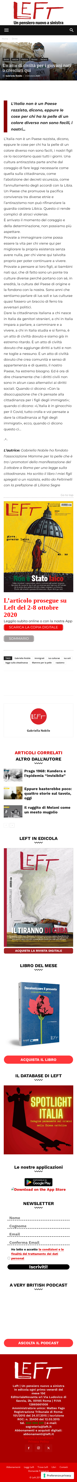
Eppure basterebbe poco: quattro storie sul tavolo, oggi (48, 793)
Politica (24, 59)
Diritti (15, 38)
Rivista (34, 59)
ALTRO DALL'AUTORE (38, 758)
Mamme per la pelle (42, 662)
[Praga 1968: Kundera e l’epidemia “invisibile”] (13, 775)
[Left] (38, 12)
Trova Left (43, 1467)
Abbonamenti (13, 1467)
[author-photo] (38, 725)
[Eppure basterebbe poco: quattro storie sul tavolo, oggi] (13, 793)
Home (5, 38)
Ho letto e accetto (37, 1254)
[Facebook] (9, 89)
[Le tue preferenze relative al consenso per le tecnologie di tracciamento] (57, 1475)
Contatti (64, 1467)
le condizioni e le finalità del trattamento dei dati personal (37, 1254)
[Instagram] (38, 1448)
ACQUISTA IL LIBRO (38, 1059)
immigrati (39, 658)
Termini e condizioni (38, 1438)
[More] (46, 89)
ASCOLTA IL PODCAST (38, 1343)
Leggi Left (29, 1467)
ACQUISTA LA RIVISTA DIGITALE (38, 950)
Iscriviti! (38, 1267)
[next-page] (12, 825)
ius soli (67, 658)
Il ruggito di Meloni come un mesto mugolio (47, 809)
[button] (6, 30)
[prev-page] (6, 825)
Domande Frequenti (38, 1471)
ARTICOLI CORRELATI (38, 752)
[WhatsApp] (34, 89)
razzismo (60, 662)
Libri (54, 1467)
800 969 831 (35, 1423)
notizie (15, 59)
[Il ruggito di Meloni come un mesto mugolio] (13, 811)
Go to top (67, 495)
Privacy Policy (38, 1441)
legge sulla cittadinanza (16, 662)
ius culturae (54, 658)
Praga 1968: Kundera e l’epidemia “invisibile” (45, 773)
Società (44, 59)
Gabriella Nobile (14, 75)
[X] (21, 89)
